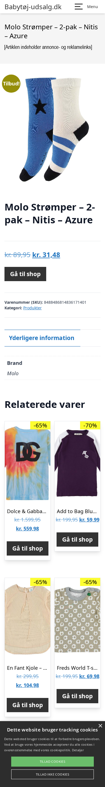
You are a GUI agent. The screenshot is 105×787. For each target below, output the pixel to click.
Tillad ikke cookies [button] (52, 774)
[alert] (52, 754)
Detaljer (78, 750)
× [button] (100, 726)
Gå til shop (25, 274)
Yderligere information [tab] (41, 338)
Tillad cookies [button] (53, 761)
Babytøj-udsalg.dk (33, 6)
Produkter (32, 307)
